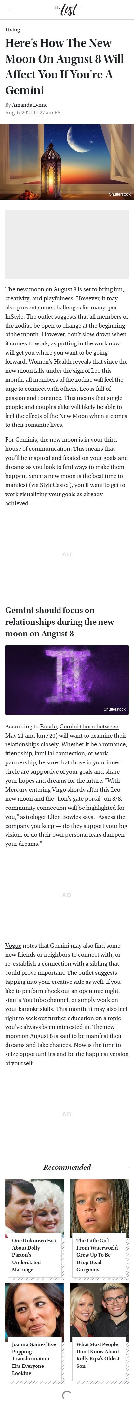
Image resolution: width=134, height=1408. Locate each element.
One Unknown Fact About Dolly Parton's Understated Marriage (34, 1255)
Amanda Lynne (29, 105)
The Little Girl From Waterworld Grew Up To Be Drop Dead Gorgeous (97, 1255)
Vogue (13, 945)
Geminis (26, 439)
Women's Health (50, 361)
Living (12, 29)
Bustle (48, 726)
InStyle (14, 316)
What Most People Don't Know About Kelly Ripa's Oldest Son (97, 1355)
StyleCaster (54, 485)
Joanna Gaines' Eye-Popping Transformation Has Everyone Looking (35, 1359)
